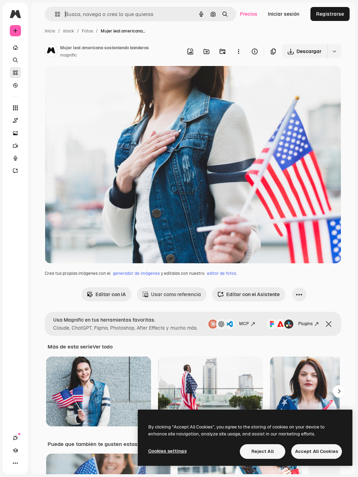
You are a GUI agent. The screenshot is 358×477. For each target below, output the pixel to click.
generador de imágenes (136, 273)
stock (68, 31)
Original (89, 79)
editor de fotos (221, 273)
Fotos (87, 31)
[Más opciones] (238, 51)
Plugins (305, 323)
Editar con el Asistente (253, 294)
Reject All (262, 451)
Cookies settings (167, 451)
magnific (68, 55)
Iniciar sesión (283, 14)
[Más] (15, 463)
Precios (248, 14)
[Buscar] (15, 60)
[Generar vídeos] (15, 145)
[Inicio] (15, 47)
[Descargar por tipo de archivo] (334, 51)
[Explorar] (15, 85)
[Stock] (15, 72)
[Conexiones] (15, 437)
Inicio (50, 31)
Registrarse (330, 14)
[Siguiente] (339, 391)
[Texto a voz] (15, 158)
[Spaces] (15, 120)
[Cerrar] (328, 324)
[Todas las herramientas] (15, 107)
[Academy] (15, 450)
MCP (244, 323)
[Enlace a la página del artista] (51, 51)
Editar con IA (110, 294)
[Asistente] (15, 170)
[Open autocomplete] (54, 14)
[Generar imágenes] (15, 133)
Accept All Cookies (316, 451)
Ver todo (103, 347)
